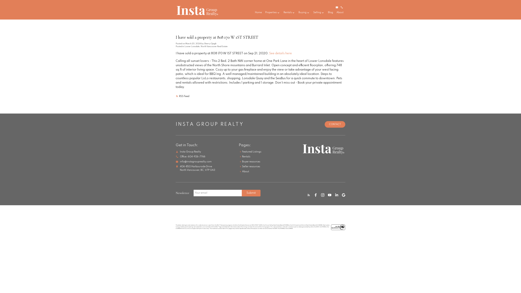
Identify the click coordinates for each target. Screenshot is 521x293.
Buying (302, 12)
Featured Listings (251, 152)
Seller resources (251, 166)
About (245, 171)
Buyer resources (251, 161)
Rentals (288, 12)
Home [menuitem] (258, 12)
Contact (335, 124)
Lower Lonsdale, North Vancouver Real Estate (206, 46)
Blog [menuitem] (330, 12)
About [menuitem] (340, 12)
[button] (308, 195)
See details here (280, 53)
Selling (317, 12)
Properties (271, 12)
